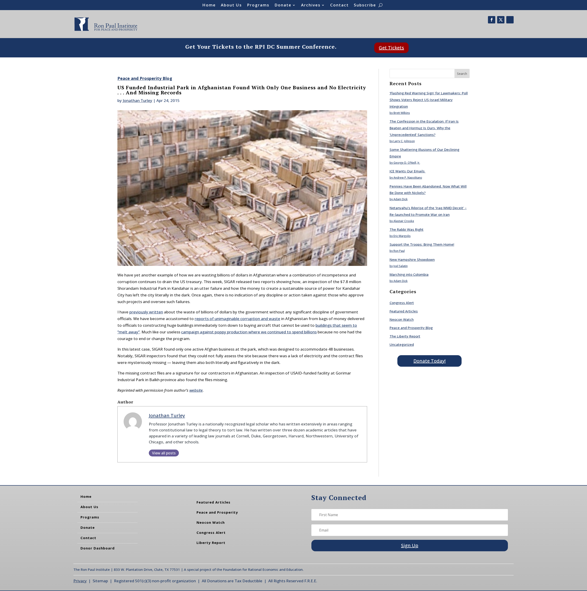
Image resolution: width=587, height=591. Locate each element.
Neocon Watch (402, 319)
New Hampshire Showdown (412, 259)
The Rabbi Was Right (407, 229)
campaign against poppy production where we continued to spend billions (249, 332)
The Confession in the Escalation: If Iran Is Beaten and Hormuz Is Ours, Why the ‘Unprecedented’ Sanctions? (424, 128)
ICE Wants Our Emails (408, 171)
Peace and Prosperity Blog (144, 78)
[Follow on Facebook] (491, 19)
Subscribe (365, 5)
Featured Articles (404, 311)
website (196, 390)
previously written (146, 312)
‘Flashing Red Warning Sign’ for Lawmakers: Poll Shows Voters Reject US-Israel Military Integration (429, 100)
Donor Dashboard (97, 548)
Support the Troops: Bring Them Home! (422, 244)
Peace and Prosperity (217, 512)
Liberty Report (211, 542)
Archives (311, 5)
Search (462, 73)
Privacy (80, 580)
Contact (339, 5)
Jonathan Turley (137, 100)
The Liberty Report (405, 336)
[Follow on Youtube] (510, 19)
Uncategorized (402, 344)
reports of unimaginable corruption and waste (237, 318)
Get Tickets (391, 48)
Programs (258, 5)
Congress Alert (402, 302)
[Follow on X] (500, 19)
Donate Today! (429, 361)
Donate (282, 5)
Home (209, 5)
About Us (231, 5)
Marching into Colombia (409, 274)
